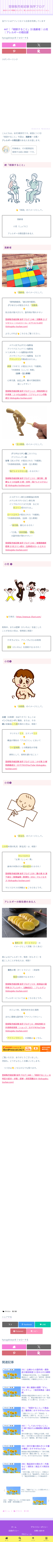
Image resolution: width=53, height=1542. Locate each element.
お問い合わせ (39, 1530)
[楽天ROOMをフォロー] (39, 51)
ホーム (13, 1527)
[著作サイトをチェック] (14, 45)
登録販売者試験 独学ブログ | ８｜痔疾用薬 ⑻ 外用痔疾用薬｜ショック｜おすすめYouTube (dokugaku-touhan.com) (25, 1027)
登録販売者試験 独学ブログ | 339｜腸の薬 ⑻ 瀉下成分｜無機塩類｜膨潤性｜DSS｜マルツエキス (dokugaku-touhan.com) (26, 877)
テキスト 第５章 (11, 1311)
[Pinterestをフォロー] (14, 51)
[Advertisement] (26, 94)
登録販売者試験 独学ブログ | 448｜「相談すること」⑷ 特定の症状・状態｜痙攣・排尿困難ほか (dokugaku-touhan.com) (26, 1078)
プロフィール (26, 1534)
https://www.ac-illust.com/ (28, 616)
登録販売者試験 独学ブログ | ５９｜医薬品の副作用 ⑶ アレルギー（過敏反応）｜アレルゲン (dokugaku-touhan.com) (26, 987)
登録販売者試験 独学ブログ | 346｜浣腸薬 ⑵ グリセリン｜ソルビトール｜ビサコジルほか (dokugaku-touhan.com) (26, 323)
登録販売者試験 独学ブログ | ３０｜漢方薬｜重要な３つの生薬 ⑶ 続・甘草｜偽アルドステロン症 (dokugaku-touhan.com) (26, 482)
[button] (35, 1331)
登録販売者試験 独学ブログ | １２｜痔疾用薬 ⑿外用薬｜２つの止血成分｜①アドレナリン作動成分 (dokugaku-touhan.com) (26, 394)
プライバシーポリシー (39, 1527)
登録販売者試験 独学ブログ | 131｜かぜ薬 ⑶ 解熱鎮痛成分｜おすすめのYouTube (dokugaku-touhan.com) (26, 765)
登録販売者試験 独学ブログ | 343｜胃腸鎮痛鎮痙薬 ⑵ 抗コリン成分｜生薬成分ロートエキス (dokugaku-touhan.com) (25, 546)
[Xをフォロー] (39, 45)
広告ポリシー (14, 1530)
